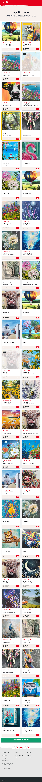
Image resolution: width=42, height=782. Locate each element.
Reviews (16, 752)
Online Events (5, 758)
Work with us (30, 755)
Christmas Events (6, 760)
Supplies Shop (18, 757)
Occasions (4, 753)
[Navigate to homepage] (20, 2)
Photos (16, 753)
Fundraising (4, 755)
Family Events (5, 757)
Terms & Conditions (31, 753)
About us (29, 752)
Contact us (29, 757)
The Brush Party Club (19, 755)
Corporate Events (5, 752)
